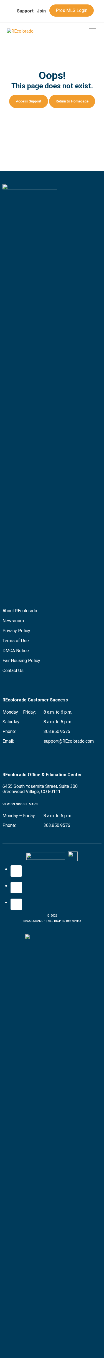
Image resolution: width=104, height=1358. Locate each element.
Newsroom (13, 620)
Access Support (28, 101)
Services (18, 23)
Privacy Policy (16, 630)
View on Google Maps (20, 804)
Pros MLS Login (71, 10)
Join (41, 11)
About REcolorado (19, 610)
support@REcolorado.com (69, 741)
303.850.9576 (57, 731)
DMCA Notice (15, 650)
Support (25, 11)
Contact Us (13, 670)
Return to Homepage (72, 101)
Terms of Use (15, 640)
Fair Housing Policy (21, 660)
